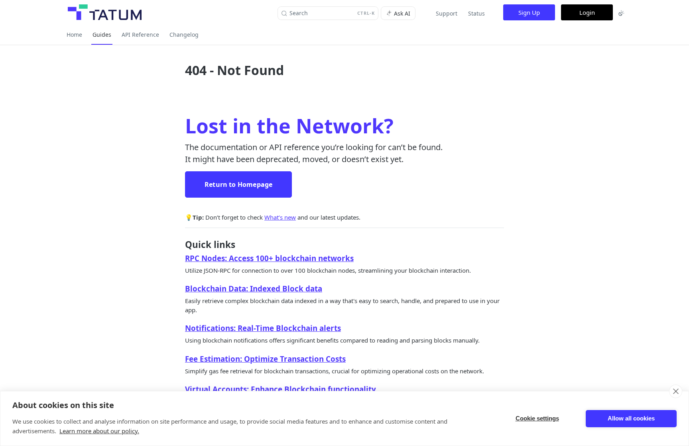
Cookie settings (537, 418)
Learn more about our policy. (99, 431)
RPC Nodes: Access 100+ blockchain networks (269, 258)
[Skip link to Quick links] (179, 244)
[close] (675, 391)
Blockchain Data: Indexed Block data (253, 288)
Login (587, 12)
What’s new (280, 217)
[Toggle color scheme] (621, 13)
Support (446, 13)
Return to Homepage (238, 184)
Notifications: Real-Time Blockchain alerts (263, 328)
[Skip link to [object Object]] (179, 258)
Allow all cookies (631, 418)
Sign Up (529, 12)
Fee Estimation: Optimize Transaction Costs (265, 359)
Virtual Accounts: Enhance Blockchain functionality (280, 389)
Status (476, 13)
